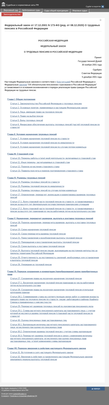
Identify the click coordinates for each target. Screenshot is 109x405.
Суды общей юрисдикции (56, 10)
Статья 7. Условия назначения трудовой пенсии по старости (39, 138)
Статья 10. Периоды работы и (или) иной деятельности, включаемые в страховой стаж (53, 158)
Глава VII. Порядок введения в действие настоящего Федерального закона (46, 348)
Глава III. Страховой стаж (20, 154)
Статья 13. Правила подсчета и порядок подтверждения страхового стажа (46, 170)
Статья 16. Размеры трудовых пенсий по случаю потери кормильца (43, 190)
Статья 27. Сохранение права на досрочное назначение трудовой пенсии (46, 278)
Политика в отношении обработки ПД (23, 396)
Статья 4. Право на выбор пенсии (26, 116)
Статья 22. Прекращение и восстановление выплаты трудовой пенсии (44, 242)
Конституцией (63, 82)
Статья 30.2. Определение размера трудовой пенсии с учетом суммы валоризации (51, 331)
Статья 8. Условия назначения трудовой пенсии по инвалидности (42, 142)
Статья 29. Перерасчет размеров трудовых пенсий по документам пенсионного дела (51, 306)
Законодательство (12, 14)
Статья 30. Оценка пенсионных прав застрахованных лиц (38, 320)
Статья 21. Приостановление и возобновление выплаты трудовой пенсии (46, 238)
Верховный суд (11, 10)
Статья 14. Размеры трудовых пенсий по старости (35, 182)
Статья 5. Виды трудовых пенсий (26, 120)
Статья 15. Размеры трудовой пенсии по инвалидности (37, 186)
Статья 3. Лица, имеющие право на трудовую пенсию (36, 112)
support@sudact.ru (19, 394)
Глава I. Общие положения (21, 99)
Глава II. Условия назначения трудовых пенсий (32, 134)
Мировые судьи (80, 10)
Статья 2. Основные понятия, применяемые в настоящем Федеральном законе (48, 107)
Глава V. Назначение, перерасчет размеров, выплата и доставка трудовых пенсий (50, 218)
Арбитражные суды (31, 10)
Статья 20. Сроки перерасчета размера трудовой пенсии (38, 234)
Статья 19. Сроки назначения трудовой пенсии (33, 229)
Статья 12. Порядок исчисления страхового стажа (34, 166)
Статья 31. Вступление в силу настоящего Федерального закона (41, 352)
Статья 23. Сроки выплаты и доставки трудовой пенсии (37, 246)
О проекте (5, 396)
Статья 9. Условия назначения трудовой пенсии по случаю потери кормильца (48, 147)
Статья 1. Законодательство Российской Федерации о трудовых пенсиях (46, 103)
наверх (95, 388)
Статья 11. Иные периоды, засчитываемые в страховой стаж (40, 162)
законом (23, 84)
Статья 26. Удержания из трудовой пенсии (31, 264)
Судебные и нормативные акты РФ (22, 5)
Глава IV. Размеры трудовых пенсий (26, 178)
